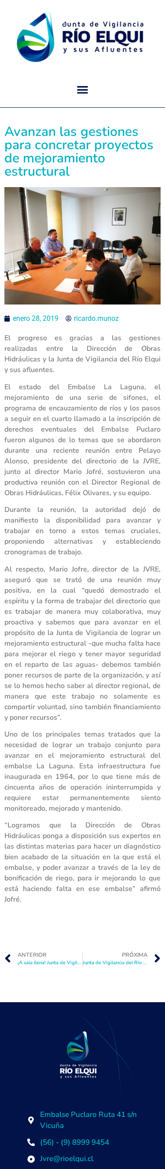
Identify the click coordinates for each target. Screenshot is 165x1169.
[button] (82, 90)
